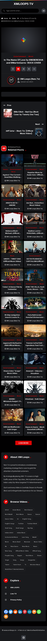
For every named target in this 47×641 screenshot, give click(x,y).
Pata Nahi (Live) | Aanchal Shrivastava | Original (35, 317)
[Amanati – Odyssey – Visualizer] (35, 359)
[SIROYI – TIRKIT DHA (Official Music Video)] (12, 246)
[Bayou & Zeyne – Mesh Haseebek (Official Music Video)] (35, 415)
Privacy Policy (16, 600)
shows (39, 555)
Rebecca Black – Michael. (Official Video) (12, 233)
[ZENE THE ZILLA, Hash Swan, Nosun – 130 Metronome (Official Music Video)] (35, 275)
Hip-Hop (30, 528)
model (34, 537)
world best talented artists (14, 569)
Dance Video (9, 519)
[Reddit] (15, 612)
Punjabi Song (9, 555)
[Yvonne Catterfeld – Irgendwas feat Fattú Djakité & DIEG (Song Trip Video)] (35, 331)
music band (16, 542)
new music (26, 546)
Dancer (37, 514)
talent (7, 564)
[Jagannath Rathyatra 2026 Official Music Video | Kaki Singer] (12, 331)
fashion (21, 523)
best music (20, 514)
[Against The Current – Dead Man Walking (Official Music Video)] (12, 160)
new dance (14, 546)
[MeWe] (29, 612)
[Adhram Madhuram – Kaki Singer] (12, 415)
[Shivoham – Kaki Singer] (35, 387)
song (14, 560)
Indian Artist (9, 533)
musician (27, 542)
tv (25, 564)
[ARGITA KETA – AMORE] (12, 190)
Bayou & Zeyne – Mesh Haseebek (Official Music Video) (34, 429)
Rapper (19, 555)
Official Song (36, 551)
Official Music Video (22, 551)
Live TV (13, 594)
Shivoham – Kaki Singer (35, 399)
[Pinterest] (25, 612)
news (35, 546)
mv (6, 546)
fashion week (32, 523)
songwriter (31, 560)
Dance (5, 169)
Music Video (38, 542)
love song (25, 537)
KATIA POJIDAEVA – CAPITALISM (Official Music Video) (35, 261)
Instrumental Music (11, 537)
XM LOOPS (14, 587)
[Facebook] (6, 612)
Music (30, 56)
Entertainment (20, 56)
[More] (6, 616)
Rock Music (29, 555)
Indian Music (21, 533)
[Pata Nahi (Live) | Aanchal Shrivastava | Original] (35, 303)
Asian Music (17, 510)
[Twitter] (11, 612)
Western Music (35, 564)
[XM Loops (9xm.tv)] (11, 80)
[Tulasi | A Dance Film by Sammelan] (12, 275)
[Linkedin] (20, 612)
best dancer (28, 510)
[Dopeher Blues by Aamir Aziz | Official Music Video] (35, 160)
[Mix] (34, 612)
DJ (18, 519)
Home (5, 18)
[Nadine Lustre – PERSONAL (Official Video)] (35, 218)
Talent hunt (17, 564)
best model (9, 514)
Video (14, 18)
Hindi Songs (20, 528)
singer (7, 560)
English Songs (9, 523)
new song (8, 551)
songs (22, 560)
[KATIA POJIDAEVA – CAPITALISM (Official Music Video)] (35, 246)
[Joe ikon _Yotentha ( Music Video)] (35, 190)
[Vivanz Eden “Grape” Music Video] (12, 359)
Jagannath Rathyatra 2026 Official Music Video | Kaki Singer (12, 345)
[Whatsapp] (39, 612)
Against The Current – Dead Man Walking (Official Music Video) (12, 177)
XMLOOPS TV (23, 4)
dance (29, 514)
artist (7, 510)
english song (26, 519)
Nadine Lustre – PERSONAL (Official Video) (35, 233)
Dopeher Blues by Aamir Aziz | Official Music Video (35, 174)
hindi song (8, 528)
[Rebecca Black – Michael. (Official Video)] (12, 218)
